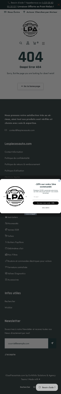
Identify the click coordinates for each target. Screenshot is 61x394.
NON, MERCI (45, 207)
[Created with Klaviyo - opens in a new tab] (30, 214)
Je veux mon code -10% (45, 203)
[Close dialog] (59, 181)
